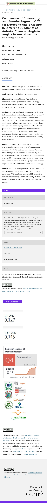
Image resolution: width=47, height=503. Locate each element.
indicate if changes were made (24, 452)
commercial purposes (30, 454)
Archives (12, 10)
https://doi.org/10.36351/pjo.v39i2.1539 (20, 71)
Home (4, 10)
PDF (7, 190)
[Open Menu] (2, 2)
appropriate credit (22, 449)
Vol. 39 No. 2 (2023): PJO (26, 10)
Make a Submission (13, 302)
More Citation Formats (14, 233)
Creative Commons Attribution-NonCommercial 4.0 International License (21, 438)
